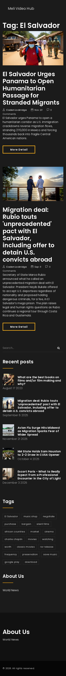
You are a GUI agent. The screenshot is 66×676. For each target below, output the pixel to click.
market (34, 531)
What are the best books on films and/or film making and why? (39, 380)
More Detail (19, 149)
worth (8, 546)
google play (12, 562)
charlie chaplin (14, 539)
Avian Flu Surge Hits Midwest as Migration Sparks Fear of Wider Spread (39, 431)
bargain (26, 524)
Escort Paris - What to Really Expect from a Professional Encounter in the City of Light (39, 475)
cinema (49, 531)
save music (50, 554)
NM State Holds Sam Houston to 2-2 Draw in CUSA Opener (39, 453)
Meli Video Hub (21, 8)
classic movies (26, 546)
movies (32, 539)
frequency (11, 554)
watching (47, 539)
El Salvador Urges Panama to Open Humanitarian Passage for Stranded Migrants (31, 88)
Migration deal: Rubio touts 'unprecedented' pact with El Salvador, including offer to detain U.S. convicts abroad (28, 235)
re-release (46, 546)
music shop (30, 516)
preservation (30, 554)
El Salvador (11, 516)
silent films (43, 524)
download (31, 562)
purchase (10, 524)
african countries (15, 531)
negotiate (49, 516)
